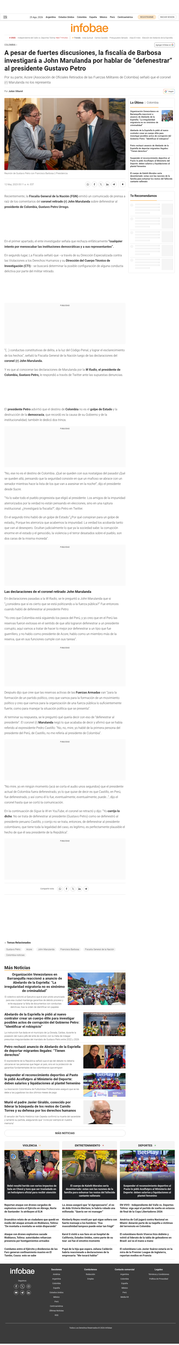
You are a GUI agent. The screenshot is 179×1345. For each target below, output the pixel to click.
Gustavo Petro (13, 949)
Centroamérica (125, 17)
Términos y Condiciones (158, 1274)
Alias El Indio (135, 38)
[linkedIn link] (28, 1292)
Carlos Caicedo (101, 38)
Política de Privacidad (158, 1279)
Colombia (82, 17)
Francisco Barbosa (69, 949)
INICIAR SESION (167, 17)
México (103, 17)
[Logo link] (89, 27)
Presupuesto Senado (119, 38)
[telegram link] (22, 1292)
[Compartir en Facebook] (94, 184)
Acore (29, 949)
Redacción (90, 1274)
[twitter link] (22, 1286)
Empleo (90, 1279)
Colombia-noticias (15, 955)
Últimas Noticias (56, 1310)
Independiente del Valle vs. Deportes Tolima (43, 38)
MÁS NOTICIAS (65, 1133)
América (56, 1274)
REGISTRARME (147, 17)
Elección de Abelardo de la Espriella (157, 38)
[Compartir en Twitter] (101, 184)
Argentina (51, 17)
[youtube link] (16, 1292)
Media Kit (125, 1297)
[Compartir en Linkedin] (107, 184)
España (93, 17)
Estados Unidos (66, 17)
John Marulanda (46, 949)
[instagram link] (28, 1286)
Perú (112, 17)
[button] (5, 17)
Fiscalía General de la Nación (99, 949)
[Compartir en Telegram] (114, 184)
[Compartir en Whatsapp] (88, 184)
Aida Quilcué (87, 38)
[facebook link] (16, 1286)
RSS (56, 1315)
